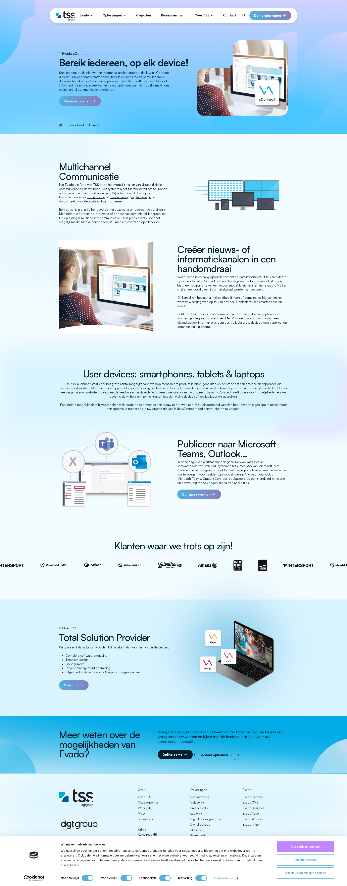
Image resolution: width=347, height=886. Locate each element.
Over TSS (202, 15)
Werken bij (145, 808)
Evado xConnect (254, 819)
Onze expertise (148, 802)
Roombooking (199, 835)
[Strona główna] (60, 125)
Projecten (143, 15)
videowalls (89, 201)
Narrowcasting (199, 797)
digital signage (141, 197)
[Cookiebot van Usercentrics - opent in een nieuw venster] (34, 878)
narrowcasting (120, 197)
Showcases (145, 819)
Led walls (196, 813)
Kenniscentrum (173, 15)
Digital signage (200, 824)
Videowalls (197, 802)
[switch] (126, 878)
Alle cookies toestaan (305, 846)
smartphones (268, 302)
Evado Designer (253, 808)
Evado (84, 15)
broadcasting (96, 197)
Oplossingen (112, 15)
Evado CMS (250, 802)
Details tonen (223, 878)
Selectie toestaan (305, 860)
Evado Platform (253, 797)
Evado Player (251, 813)
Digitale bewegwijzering (206, 819)
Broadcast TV (199, 808)
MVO (141, 813)
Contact (229, 15)
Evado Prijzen (251, 824)
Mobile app (197, 830)
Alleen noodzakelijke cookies (305, 873)
